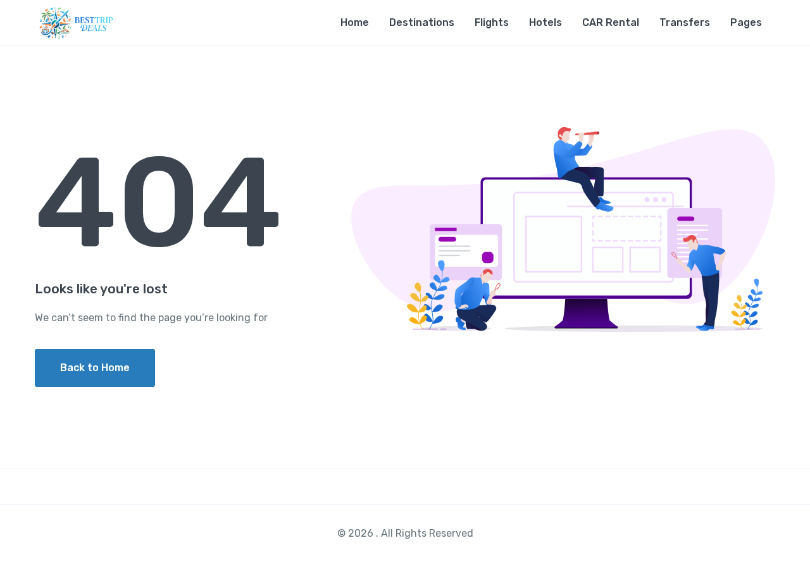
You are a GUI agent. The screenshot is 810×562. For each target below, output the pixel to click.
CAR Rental (610, 22)
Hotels (545, 22)
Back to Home (95, 368)
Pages (746, 22)
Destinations (421, 22)
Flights (492, 22)
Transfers (684, 22)
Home (354, 22)
